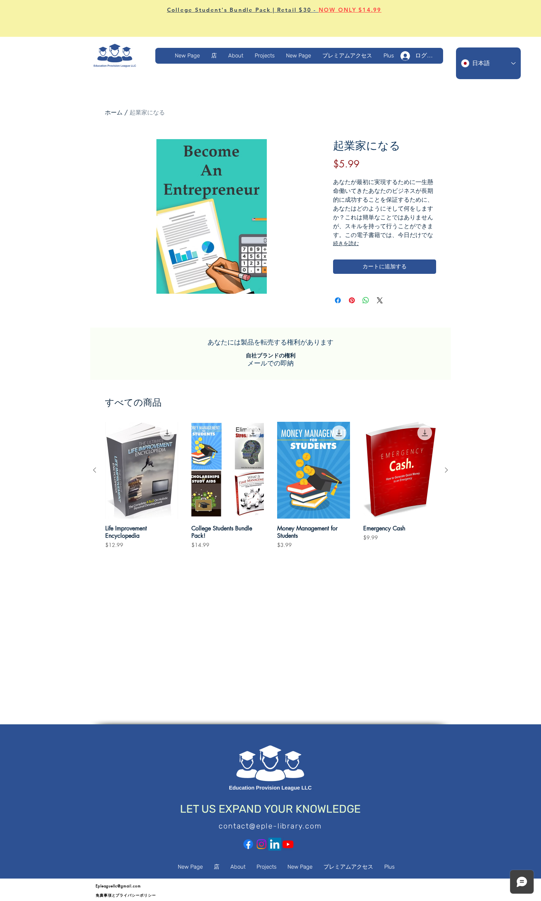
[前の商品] (94, 470)
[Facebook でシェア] (337, 300)
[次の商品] (446, 470)
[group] (270, 488)
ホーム (114, 112)
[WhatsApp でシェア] (365, 300)
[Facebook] (248, 844)
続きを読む (346, 243)
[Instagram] (261, 844)
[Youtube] (288, 844)
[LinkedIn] (274, 844)
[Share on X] (379, 300)
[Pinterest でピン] (351, 300)
